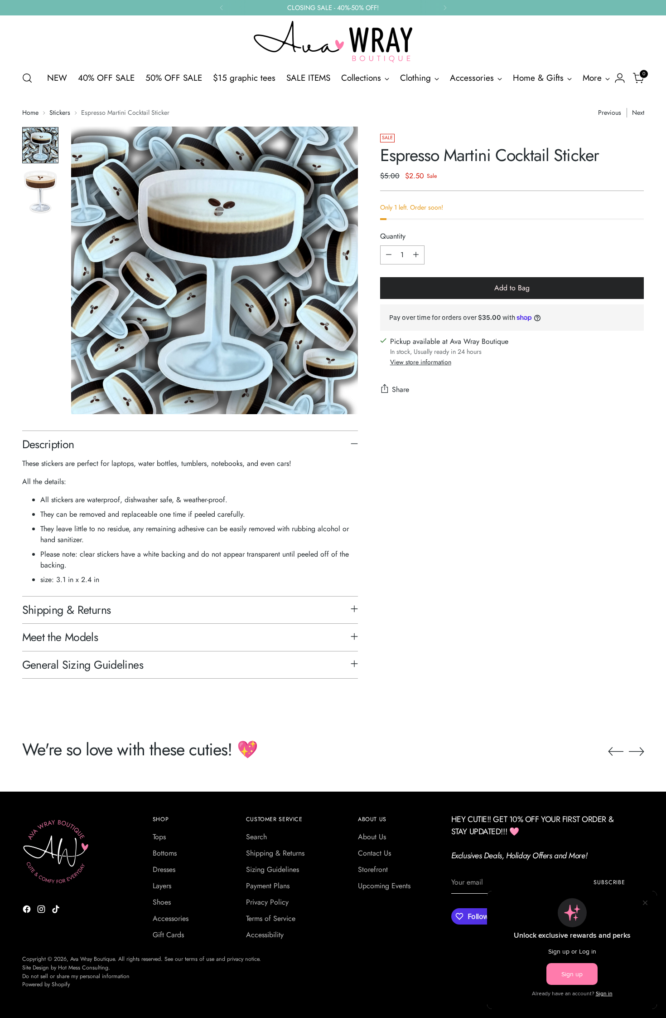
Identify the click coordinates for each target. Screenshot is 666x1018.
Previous (609, 112)
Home (30, 112)
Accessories (170, 918)
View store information (420, 362)
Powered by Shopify (46, 984)
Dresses (164, 869)
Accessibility (265, 935)
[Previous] (222, 7)
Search (256, 837)
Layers (162, 886)
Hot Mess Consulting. (84, 968)
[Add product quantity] (416, 255)
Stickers (59, 112)
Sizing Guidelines (272, 869)
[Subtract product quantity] (389, 255)
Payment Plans (268, 886)
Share (400, 389)
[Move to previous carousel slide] (615, 751)
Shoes (162, 902)
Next (638, 112)
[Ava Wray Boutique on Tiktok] (56, 911)
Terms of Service (270, 918)
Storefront (373, 869)
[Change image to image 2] (40, 192)
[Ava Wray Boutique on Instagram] (42, 911)
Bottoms (165, 853)
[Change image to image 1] (40, 145)
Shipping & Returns (275, 853)
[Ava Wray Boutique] (333, 42)
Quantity (392, 236)
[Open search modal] (27, 78)
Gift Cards (168, 935)
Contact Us (374, 853)
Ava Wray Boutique (92, 959)
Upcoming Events (384, 886)
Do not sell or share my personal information (76, 976)
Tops (159, 837)
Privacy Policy (267, 902)
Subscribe (609, 882)
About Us (372, 837)
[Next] (445, 7)
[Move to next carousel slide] (636, 751)
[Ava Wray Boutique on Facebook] (27, 911)
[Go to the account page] (620, 78)
